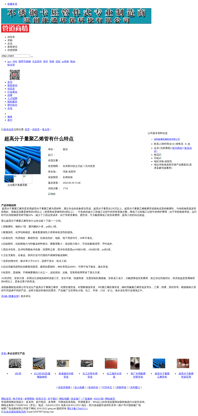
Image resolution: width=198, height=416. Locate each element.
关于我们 (53, 398)
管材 (51, 61)
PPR (15, 61)
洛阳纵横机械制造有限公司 (167, 139)
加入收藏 (79, 387)
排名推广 (76, 398)
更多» (4, 353)
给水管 (11, 64)
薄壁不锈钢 (24, 61)
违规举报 (121, 387)
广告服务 (87, 398)
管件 (45, 61)
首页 (27, 129)
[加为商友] (177, 148)
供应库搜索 (64, 387)
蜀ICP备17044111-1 (77, 408)
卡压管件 (37, 61)
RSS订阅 (98, 398)
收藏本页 (12, 4)
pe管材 (65, 61)
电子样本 (18, 398)
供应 (58, 61)
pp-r (9, 61)
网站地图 (64, 398)
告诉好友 (93, 387)
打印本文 (107, 387)
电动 (72, 61)
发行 (9, 120)
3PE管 (18, 373)
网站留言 (110, 398)
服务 (9, 116)
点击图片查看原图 (17, 185)
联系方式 (41, 398)
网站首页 (6, 398)
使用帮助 (29, 398)
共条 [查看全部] (10, 296)
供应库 (36, 129)
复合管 (46, 129)
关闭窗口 (135, 387)
